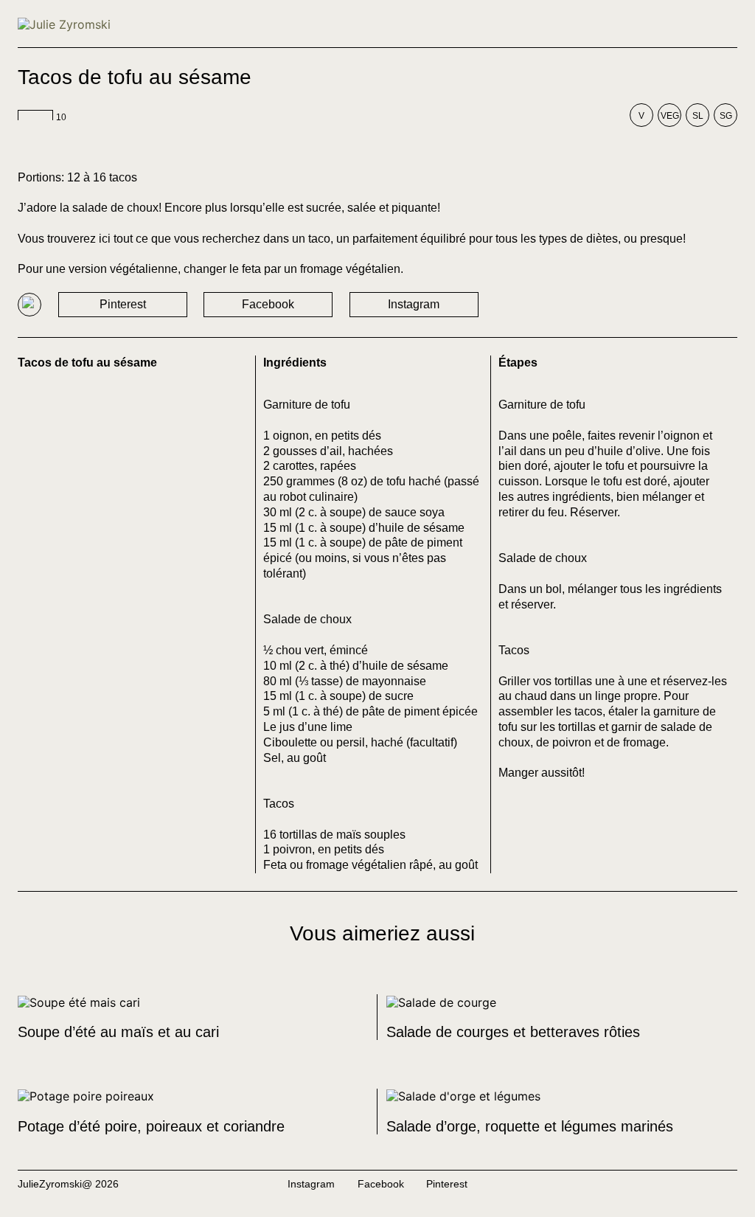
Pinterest (123, 304)
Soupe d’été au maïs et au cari (118, 1032)
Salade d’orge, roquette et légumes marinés (529, 1126)
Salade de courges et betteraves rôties (513, 1032)
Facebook (268, 304)
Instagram (413, 304)
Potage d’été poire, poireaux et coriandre (151, 1126)
